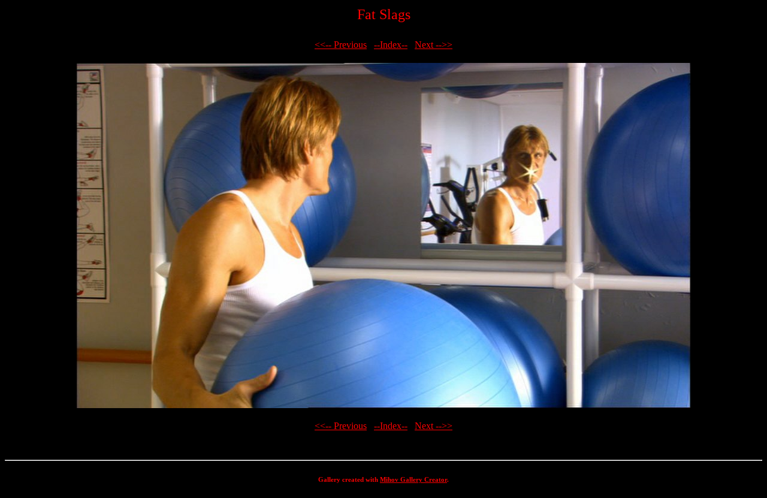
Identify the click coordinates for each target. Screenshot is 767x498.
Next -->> (433, 45)
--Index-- (390, 45)
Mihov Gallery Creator (413, 479)
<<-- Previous (341, 45)
